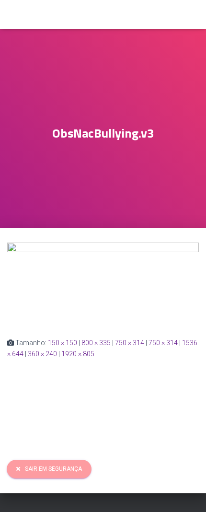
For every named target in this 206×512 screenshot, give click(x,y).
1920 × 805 (77, 354)
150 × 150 (62, 343)
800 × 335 (96, 343)
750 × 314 (129, 343)
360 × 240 (42, 354)
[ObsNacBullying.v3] (103, 282)
